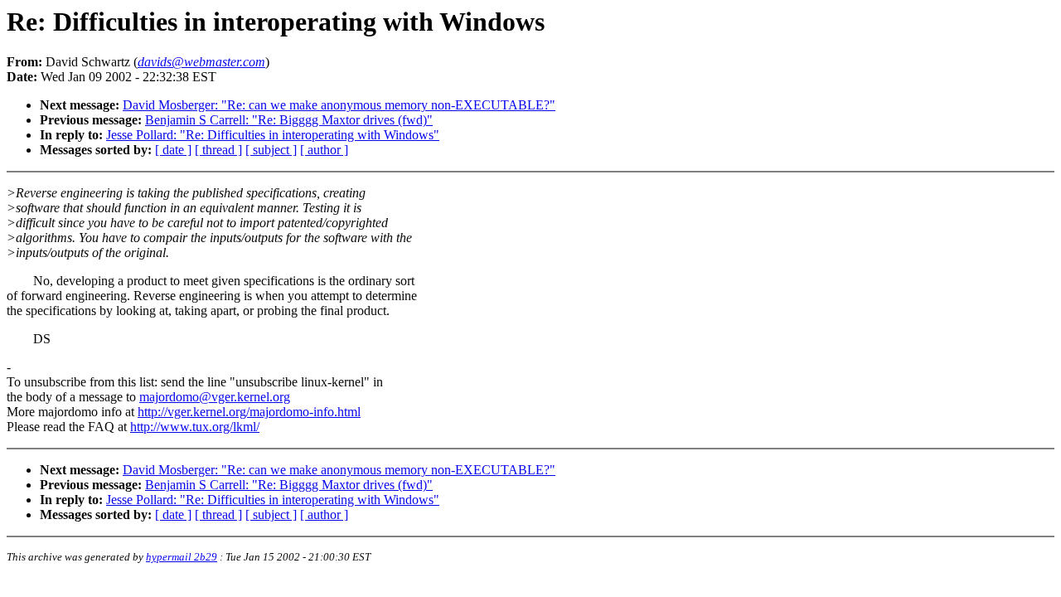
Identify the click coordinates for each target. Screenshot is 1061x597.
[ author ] (324, 150)
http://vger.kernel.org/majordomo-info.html (249, 412)
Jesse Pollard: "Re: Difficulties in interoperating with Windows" (272, 135)
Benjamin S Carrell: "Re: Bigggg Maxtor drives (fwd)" (289, 120)
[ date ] (173, 150)
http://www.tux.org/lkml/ (194, 427)
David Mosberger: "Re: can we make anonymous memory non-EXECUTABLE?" (339, 105)
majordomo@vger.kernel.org (214, 397)
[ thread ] (218, 150)
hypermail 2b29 (181, 557)
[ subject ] (271, 150)
